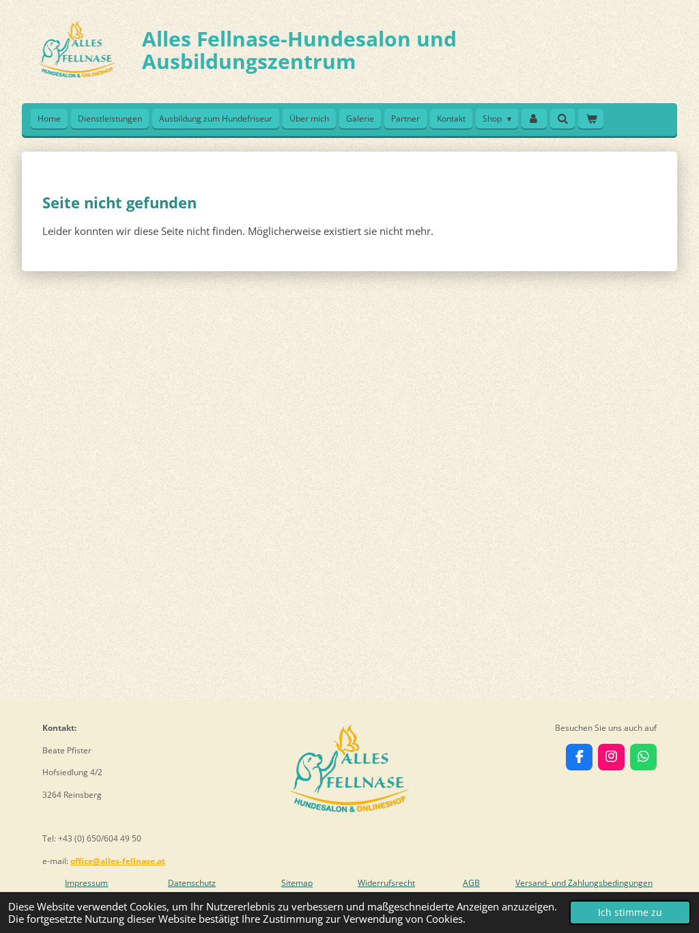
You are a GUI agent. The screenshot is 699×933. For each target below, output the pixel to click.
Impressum (86, 883)
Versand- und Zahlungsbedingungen (584, 883)
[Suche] (562, 118)
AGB (471, 883)
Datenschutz (192, 883)
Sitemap (297, 883)
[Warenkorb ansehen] (590, 118)
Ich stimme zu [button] (630, 912)
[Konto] (534, 118)
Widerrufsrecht (386, 883)
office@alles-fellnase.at (117, 861)
